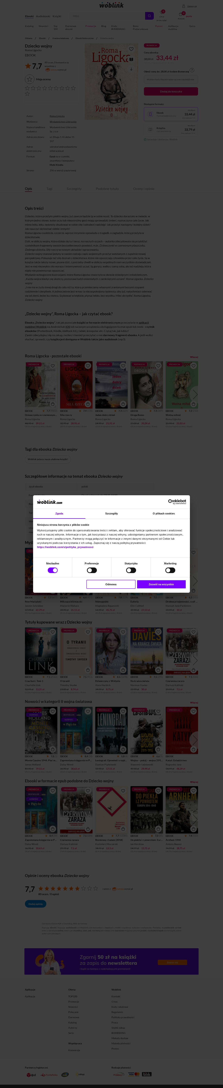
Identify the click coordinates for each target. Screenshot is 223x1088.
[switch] (92, 570)
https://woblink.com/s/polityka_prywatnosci (65, 547)
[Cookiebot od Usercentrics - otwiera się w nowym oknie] (171, 501)
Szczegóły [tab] (111, 513)
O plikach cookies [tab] (164, 513)
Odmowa (110, 584)
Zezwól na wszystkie (161, 584)
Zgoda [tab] (59, 513)
